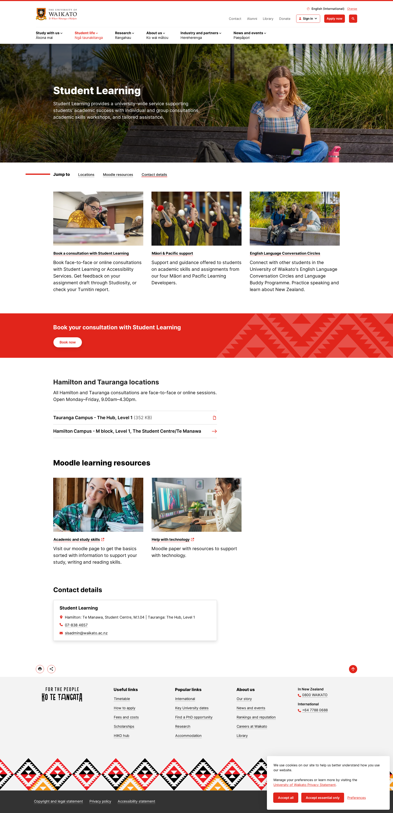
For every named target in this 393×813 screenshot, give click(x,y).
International (185, 699)
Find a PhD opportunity (193, 717)
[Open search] (353, 19)
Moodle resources (118, 175)
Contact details (154, 175)
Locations (86, 175)
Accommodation (188, 736)
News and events (251, 708)
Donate (284, 19)
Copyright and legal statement (58, 801)
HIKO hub (121, 736)
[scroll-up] (353, 669)
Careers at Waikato (252, 726)
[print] (40, 669)
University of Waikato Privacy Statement (304, 785)
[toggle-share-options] (51, 669)
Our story (244, 699)
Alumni (252, 19)
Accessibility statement (136, 801)
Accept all (286, 798)
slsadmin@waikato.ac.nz (86, 633)
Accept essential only (323, 798)
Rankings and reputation (256, 717)
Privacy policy (100, 801)
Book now (68, 342)
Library (268, 19)
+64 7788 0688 (315, 710)
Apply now (334, 18)
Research (182, 726)
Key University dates (192, 708)
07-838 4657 (76, 625)
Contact (235, 19)
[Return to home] (56, 14)
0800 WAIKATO (315, 695)
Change (352, 8)
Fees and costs (126, 717)
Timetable (122, 699)
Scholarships (124, 726)
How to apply (124, 708)
